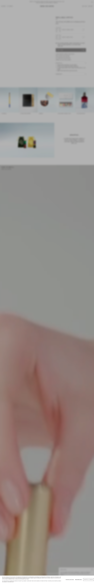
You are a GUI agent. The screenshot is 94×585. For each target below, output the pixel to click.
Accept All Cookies (88, 579)
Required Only (78, 579)
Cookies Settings (70, 579)
